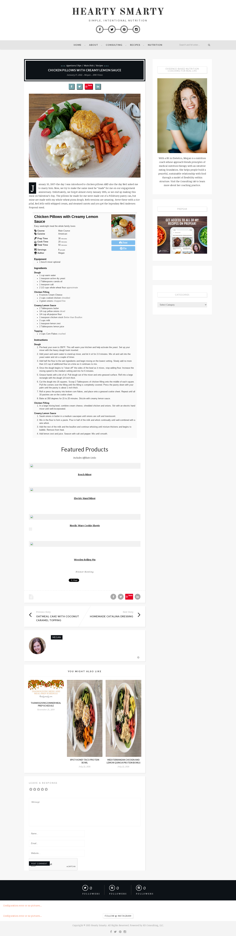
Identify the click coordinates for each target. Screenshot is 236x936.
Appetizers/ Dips (73, 65)
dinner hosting (85, 571)
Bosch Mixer (85, 474)
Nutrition (155, 44)
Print (124, 242)
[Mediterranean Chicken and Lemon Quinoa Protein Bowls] (123, 718)
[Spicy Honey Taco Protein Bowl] (85, 718)
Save (90, 85)
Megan (87, 74)
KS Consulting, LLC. (153, 925)
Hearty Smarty (118, 12)
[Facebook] (99, 29)
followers (91, 893)
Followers (145, 893)
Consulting (114, 44)
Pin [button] (124, 248)
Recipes (135, 44)
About (93, 44)
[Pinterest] (124, 29)
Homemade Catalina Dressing (111, 616)
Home (77, 44)
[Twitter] (112, 29)
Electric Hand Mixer (85, 498)
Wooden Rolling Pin (85, 559)
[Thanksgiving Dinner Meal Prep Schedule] (46, 690)
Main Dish (89, 65)
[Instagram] (136, 29)
